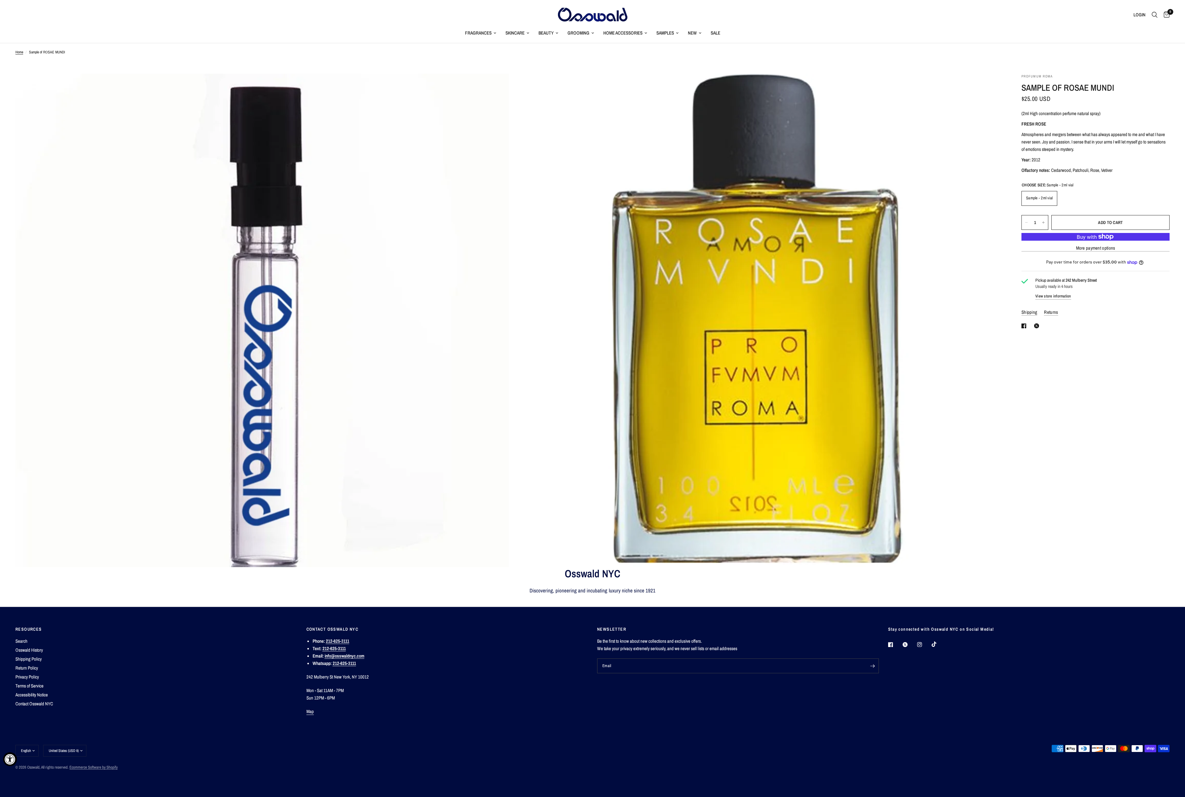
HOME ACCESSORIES (622, 33)
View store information (1053, 296)
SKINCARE (515, 33)
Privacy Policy (27, 677)
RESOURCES (28, 629)
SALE (715, 33)
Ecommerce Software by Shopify (93, 767)
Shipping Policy (28, 659)
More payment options (1095, 248)
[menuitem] (480, 33)
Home (19, 52)
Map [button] (310, 711)
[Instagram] (924, 644)
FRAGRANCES (478, 33)
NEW (692, 33)
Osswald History (29, 650)
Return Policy (26, 668)
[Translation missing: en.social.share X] (1038, 326)
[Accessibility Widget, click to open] (10, 759)
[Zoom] (496, 87)
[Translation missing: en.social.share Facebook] (1025, 326)
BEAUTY (546, 33)
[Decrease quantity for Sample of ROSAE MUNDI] (1026, 222)
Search (21, 641)
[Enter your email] (873, 665)
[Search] (1155, 14)
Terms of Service (29, 686)
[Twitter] (909, 644)
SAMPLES (665, 33)
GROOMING (578, 33)
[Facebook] (895, 644)
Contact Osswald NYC (34, 703)
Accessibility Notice (31, 694)
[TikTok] (938, 644)
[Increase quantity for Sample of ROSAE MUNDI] (1043, 222)
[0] (1165, 14)
